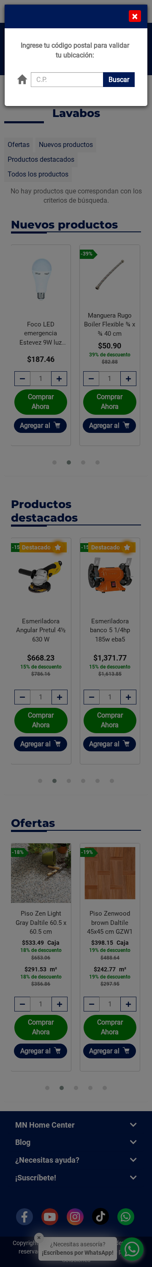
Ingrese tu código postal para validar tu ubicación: (75, 50)
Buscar (119, 80)
